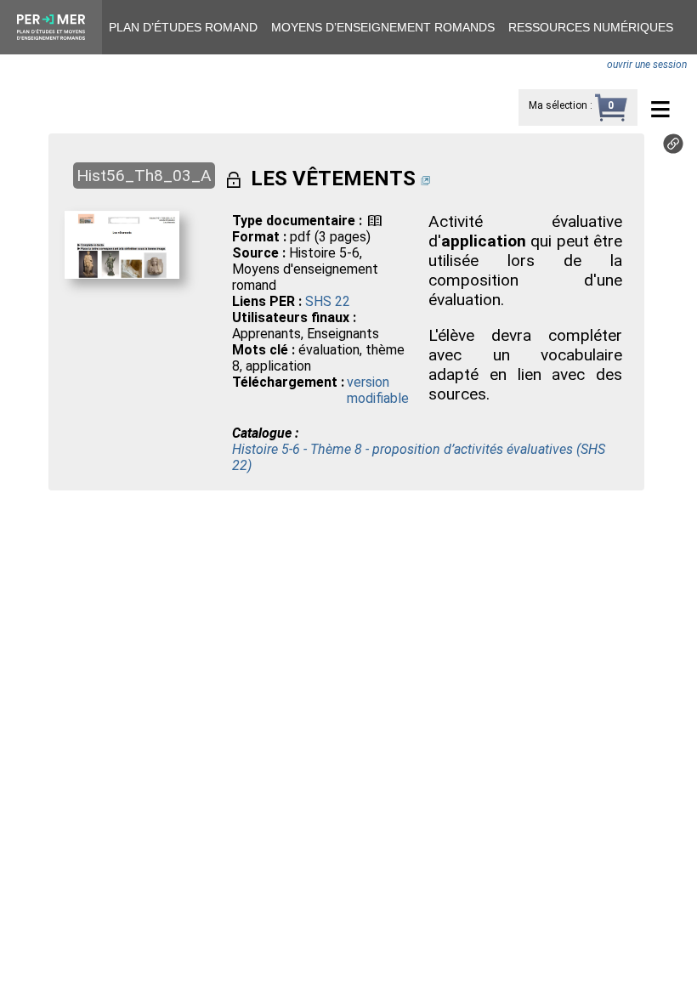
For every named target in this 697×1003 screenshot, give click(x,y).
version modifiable (378, 390)
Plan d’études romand (183, 27)
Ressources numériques (590, 27)
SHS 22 (327, 301)
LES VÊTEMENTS (333, 178)
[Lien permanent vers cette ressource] (673, 149)
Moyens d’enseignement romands (383, 27)
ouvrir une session (647, 65)
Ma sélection (558, 105)
